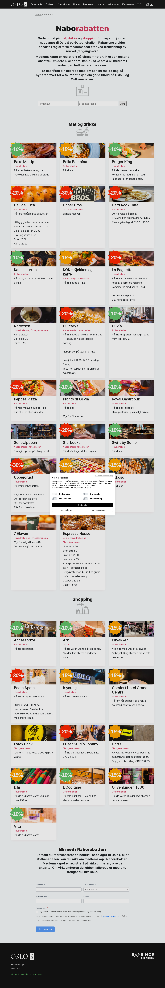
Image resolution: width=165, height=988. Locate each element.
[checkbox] (54, 494)
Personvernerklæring (104, 476)
